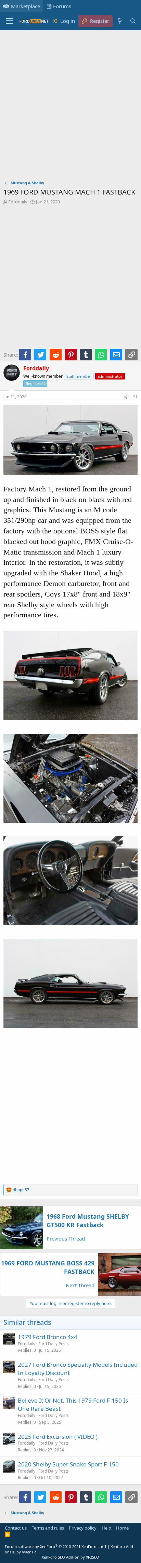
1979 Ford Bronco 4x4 (47, 1337)
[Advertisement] (70, 106)
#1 (135, 397)
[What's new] (119, 21)
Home (122, 1528)
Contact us (16, 1528)
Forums (62, 6)
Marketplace (25, 6)
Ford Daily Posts (53, 1344)
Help (106, 1528)
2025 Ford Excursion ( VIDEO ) (58, 1436)
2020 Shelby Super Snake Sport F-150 (68, 1464)
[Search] (133, 21)
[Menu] (9, 21)
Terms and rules (48, 1528)
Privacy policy (83, 1528)
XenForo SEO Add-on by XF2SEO (70, 1557)
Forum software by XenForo (54, 1546)
